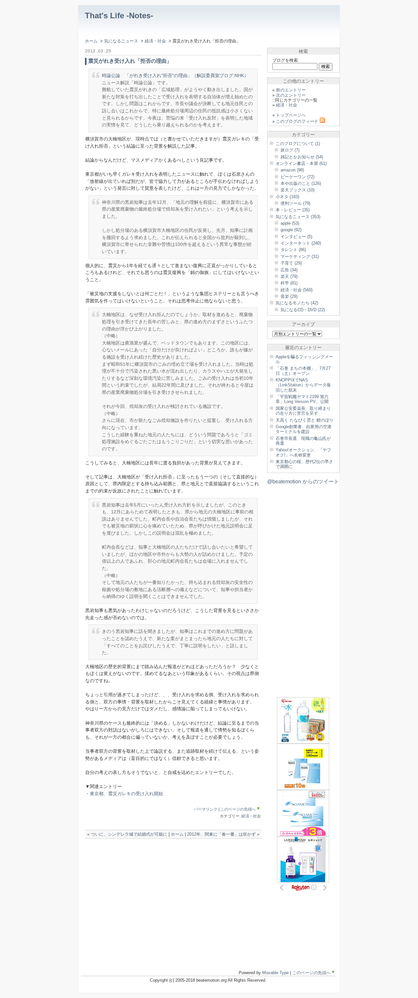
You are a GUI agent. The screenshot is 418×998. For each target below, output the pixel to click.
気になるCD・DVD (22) (303, 309)
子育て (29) (291, 263)
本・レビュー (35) (293, 209)
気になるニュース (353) (298, 216)
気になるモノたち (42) (297, 302)
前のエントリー (291, 90)
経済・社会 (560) (297, 289)
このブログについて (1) (298, 143)
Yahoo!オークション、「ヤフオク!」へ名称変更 (303, 452)
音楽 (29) (289, 296)
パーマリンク (205, 809)
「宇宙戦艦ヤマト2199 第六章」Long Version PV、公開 (302, 399)
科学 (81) (289, 283)
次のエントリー (291, 95)
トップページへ (291, 115)
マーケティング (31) (300, 256)
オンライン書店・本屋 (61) (301, 163)
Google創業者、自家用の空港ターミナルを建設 (303, 429)
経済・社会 (156, 41)
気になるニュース (121, 41)
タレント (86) (293, 249)
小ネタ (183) (287, 196)
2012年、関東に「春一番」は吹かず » (223, 834)
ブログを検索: (285, 60)
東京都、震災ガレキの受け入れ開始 (126, 793)
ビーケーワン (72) (297, 176)
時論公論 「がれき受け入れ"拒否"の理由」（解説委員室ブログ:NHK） (175, 75)
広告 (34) (289, 269)
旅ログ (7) (290, 150)
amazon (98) (292, 170)
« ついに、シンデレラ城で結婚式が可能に (127, 834)
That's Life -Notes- (119, 15)
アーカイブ (303, 324)
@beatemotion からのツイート (303, 481)
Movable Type (275, 972)
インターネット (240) (301, 243)
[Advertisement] (161, 851)
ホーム (91, 41)
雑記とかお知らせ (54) (302, 156)
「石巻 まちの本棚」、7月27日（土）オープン (303, 371)
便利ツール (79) (295, 203)
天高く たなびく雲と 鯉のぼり (304, 420)
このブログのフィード (298, 121)
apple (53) (290, 223)
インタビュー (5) (296, 236)
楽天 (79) (289, 276)
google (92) (291, 229)
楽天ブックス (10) (297, 189)
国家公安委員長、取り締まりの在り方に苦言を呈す (303, 411)
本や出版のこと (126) (301, 183)
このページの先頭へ (238, 809)
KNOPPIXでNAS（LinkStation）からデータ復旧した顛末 (303, 385)
